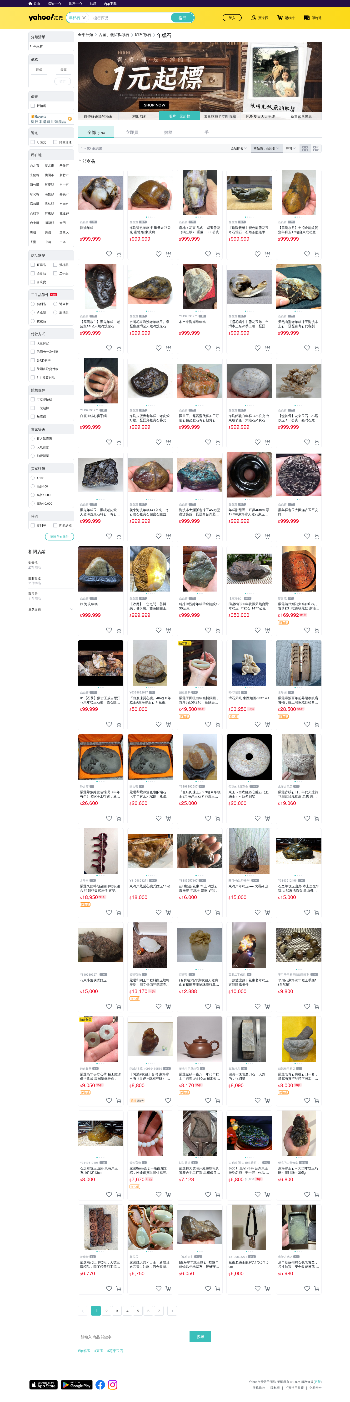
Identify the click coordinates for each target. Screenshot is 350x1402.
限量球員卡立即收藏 (220, 116)
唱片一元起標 (179, 115)
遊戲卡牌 (138, 116)
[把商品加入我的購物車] (118, 254)
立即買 (132, 132)
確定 (63, 81)
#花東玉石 (115, 1350)
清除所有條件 (59, 536)
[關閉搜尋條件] (84, 18)
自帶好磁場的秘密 (98, 116)
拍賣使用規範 (294, 1387)
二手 (204, 132)
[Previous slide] (131, 193)
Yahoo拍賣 (45, 17)
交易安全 (315, 1387)
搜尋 (200, 1336)
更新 (318, 1381)
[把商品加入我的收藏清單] (109, 254)
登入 (232, 17)
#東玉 (98, 1350)
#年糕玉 (84, 1350)
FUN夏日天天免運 (260, 116)
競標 (168, 132)
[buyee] (51, 119)
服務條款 (259, 1387)
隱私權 (275, 1387)
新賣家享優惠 (301, 116)
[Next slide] (170, 193)
